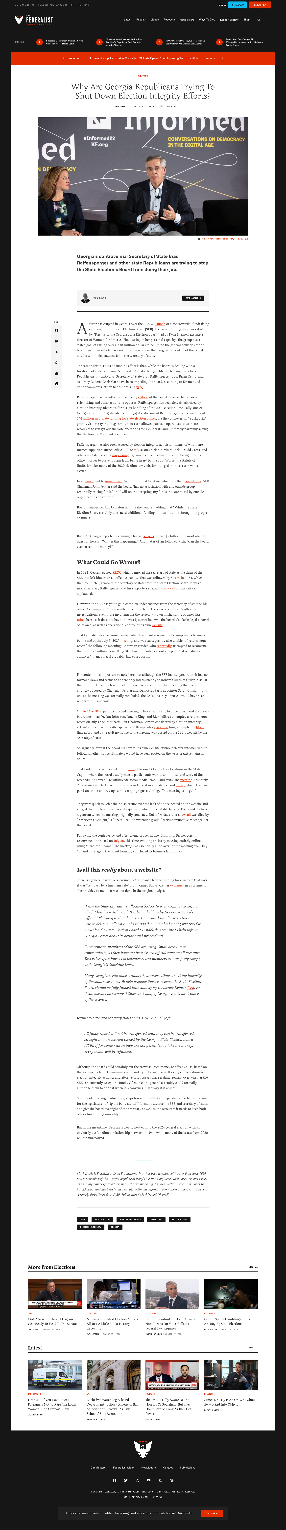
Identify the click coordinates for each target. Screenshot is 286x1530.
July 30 (119, 841)
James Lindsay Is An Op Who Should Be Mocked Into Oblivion (231, 1402)
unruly (180, 785)
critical (143, 397)
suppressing (120, 455)
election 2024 (179, 1219)
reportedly (164, 646)
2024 (82, 1219)
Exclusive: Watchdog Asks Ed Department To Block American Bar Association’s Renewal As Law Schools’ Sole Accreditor (112, 1407)
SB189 (175, 578)
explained (177, 885)
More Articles (193, 298)
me (136, 450)
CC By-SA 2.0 (241, 239)
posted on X (192, 481)
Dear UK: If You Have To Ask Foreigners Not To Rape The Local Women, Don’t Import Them (52, 1404)
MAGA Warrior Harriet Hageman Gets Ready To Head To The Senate (52, 1321)
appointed (161, 727)
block (200, 727)
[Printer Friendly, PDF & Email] (56, 384)
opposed (169, 588)
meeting (126, 641)
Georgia (115, 1227)
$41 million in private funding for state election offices (116, 418)
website (157, 625)
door (131, 769)
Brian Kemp (156, 1219)
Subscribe (260, 4)
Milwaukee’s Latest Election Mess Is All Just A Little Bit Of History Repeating (112, 1323)
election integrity (90, 1227)
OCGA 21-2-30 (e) (89, 711)
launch (160, 324)
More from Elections (51, 1267)
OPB (190, 987)
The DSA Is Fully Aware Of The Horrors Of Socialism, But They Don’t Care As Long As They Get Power (168, 1407)
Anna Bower (113, 481)
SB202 (117, 572)
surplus (148, 536)
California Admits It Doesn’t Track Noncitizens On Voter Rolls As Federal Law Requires (170, 1323)
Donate (239, 4)
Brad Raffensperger (130, 1219)
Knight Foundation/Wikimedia (217, 239)
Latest (35, 1348)
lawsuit (186, 815)
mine (80, 620)
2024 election (102, 1219)
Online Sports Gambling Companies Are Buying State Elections (230, 1321)
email (89, 481)
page (139, 387)
